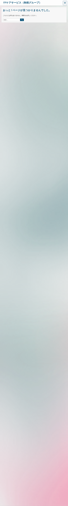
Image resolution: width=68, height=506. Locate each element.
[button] (65, 3)
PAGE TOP (64, 489)
